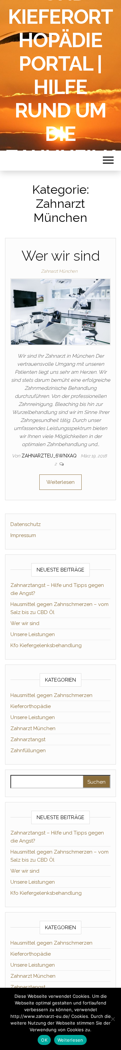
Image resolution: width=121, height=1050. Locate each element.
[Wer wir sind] (60, 312)
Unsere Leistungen (32, 634)
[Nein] (112, 1019)
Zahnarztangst (27, 739)
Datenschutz (25, 524)
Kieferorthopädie (30, 706)
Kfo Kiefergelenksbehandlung (46, 645)
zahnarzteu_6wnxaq (50, 455)
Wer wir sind (61, 256)
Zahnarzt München (59, 271)
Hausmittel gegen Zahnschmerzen (51, 695)
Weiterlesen (60, 482)
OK (44, 1040)
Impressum (23, 535)
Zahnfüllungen (28, 751)
